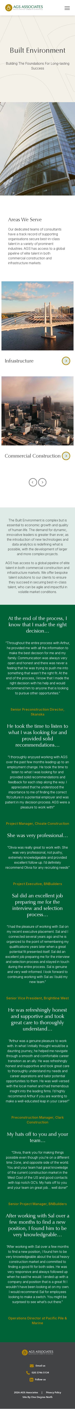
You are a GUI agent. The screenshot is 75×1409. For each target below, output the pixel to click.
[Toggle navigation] (67, 7)
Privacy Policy (53, 1392)
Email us (40, 1366)
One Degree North (41, 1397)
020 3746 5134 (40, 1372)
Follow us (40, 1379)
